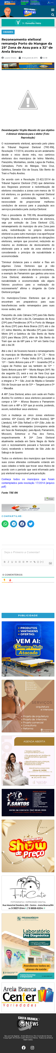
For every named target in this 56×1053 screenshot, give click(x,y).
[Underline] (12, 562)
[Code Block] (31, 562)
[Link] (34, 562)
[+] (42, 562)
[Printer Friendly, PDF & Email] (49, 499)
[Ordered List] (19, 562)
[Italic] (8, 562)
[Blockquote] (27, 562)
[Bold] (4, 562)
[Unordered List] (23, 562)
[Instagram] (32, 1047)
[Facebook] (24, 1047)
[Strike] (16, 562)
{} (38, 562)
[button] (52, 9)
